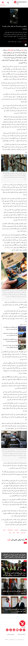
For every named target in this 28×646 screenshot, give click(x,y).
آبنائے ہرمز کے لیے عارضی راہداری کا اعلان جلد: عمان (15, 610)
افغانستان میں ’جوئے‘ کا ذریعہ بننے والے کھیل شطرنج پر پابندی (10, 346)
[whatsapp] (7, 630)
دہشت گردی (23, 532)
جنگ (22, 50)
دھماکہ (17, 532)
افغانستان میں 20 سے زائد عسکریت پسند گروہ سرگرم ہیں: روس (10, 334)
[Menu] (3, 2)
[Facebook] (24, 630)
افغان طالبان (10, 50)
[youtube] (14, 630)
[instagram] (17, 630)
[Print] (26, 45)
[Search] (8, 2)
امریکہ (4, 530)
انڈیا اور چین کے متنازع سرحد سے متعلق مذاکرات (14, 592)
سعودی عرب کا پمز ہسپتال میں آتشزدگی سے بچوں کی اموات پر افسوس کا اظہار (14, 556)
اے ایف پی (24, 42)
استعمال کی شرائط (21, 634)
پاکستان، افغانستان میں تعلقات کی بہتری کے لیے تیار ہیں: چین (10, 328)
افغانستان (16, 530)
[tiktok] (10, 630)
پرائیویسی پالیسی (10, 634)
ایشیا (9, 539)
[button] (14, 16)
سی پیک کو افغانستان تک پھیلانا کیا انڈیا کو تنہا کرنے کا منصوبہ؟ (10, 340)
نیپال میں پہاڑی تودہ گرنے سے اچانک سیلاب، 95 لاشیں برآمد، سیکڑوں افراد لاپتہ (14, 574)
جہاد (10, 532)
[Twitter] (20, 630)
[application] (14, 16)
